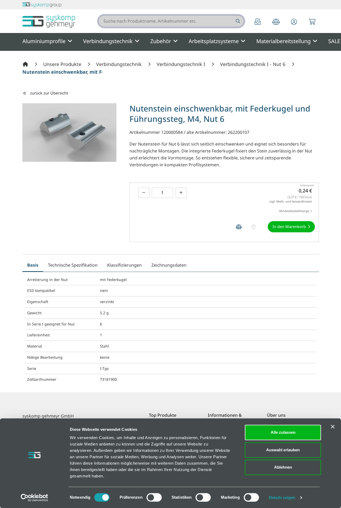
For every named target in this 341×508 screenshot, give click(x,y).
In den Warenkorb (289, 226)
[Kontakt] (258, 22)
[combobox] (171, 21)
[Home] (26, 64)
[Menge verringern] (143, 193)
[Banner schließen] (333, 426)
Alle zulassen (283, 432)
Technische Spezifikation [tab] (73, 265)
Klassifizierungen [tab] (124, 265)
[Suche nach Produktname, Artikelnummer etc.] (237, 21)
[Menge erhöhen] (181, 193)
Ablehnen (283, 467)
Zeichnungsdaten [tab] (168, 265)
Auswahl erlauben (283, 450)
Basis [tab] (32, 265)
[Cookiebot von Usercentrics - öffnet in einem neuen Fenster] (34, 498)
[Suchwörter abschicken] (237, 21)
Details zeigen (282, 497)
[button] (294, 22)
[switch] (154, 497)
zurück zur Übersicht (49, 93)
